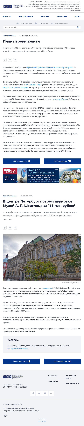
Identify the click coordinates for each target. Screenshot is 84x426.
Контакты (53, 376)
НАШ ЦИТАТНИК (36, 2)
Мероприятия (72, 383)
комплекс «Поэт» (59, 99)
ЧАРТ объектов (25, 16)
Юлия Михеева (9, 36)
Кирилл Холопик (74, 11)
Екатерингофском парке (17, 348)
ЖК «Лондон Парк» (34, 84)
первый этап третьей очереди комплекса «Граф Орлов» (49, 67)
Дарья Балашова (9, 196)
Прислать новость (61, 23)
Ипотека (45, 16)
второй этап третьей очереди (15, 87)
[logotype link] (13, 6)
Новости (7, 16)
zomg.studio (42, 421)
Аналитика (62, 16)
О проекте (53, 381)
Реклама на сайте (71, 377)
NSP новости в (20, 161)
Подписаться (43, 23)
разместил (47, 288)
